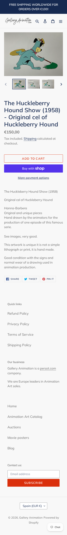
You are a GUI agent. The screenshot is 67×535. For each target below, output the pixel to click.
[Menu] (61, 21)
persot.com (48, 368)
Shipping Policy (19, 345)
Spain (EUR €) (32, 506)
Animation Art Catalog (24, 416)
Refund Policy (18, 313)
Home (12, 406)
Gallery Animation (31, 517)
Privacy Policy (18, 324)
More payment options (33, 178)
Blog (10, 448)
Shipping (30, 138)
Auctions (14, 427)
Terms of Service (20, 334)
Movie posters (18, 438)
